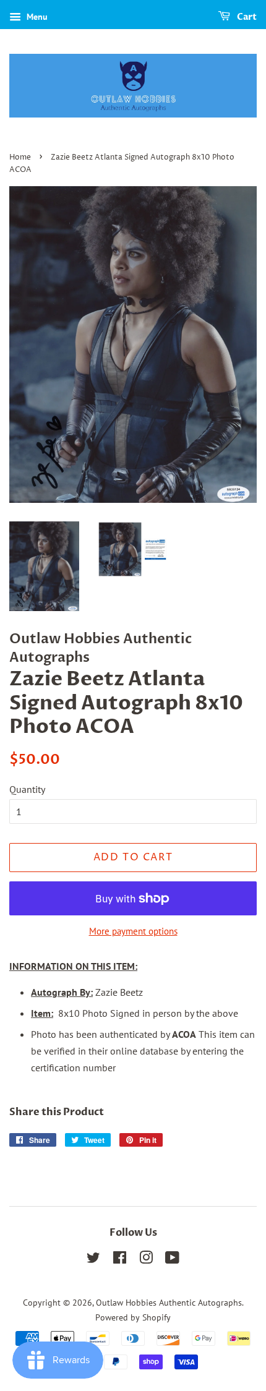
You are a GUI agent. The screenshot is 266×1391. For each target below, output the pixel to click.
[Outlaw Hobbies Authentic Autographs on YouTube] (172, 1259)
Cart (246, 17)
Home (20, 157)
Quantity (27, 789)
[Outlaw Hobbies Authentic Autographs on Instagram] (146, 1259)
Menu (36, 16)
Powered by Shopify (133, 1317)
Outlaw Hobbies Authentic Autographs (169, 1302)
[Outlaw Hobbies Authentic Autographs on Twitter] (93, 1259)
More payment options (133, 931)
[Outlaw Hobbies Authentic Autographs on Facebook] (120, 1259)
